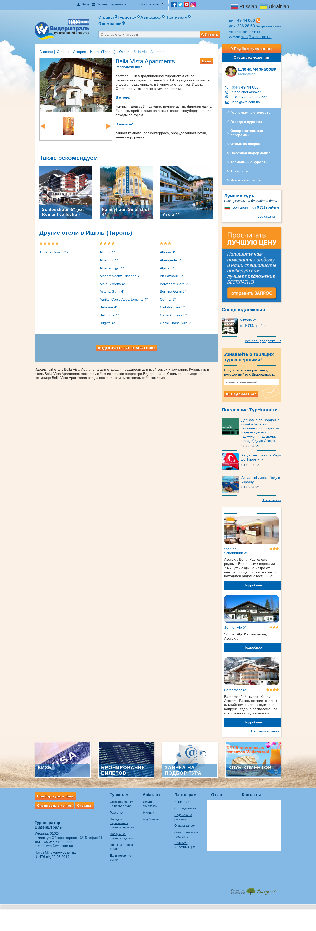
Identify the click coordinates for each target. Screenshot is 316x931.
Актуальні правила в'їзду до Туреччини (261, 457)
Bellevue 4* (108, 307)
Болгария (240, 207)
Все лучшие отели (264, 731)
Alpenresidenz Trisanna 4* (120, 276)
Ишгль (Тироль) (102, 52)
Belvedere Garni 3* (175, 284)
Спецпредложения (251, 57)
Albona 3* (167, 252)
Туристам (119, 795)
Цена (206, 61)
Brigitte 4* (107, 323)
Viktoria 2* (248, 320)
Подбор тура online (253, 49)
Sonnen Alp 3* (235, 627)
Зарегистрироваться (111, 4)
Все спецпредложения (263, 341)
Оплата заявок (184, 825)
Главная (46, 52)
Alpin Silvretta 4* (112, 284)
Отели (124, 52)
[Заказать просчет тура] (252, 267)
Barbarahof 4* (235, 690)
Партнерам (185, 795)
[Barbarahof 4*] (251, 672)
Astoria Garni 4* (112, 291)
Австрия (79, 52)
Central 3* (168, 299)
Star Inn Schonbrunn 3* (235, 551)
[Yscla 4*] (186, 192)
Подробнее (253, 585)
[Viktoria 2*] (231, 325)
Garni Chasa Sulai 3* (176, 323)
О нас (216, 795)
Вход (85, 4)
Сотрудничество (186, 808)
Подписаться (243, 394)
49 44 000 (245, 87)
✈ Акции (148, 812)
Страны (63, 52)
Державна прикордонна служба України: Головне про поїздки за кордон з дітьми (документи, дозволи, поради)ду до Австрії (260, 430)
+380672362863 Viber (249, 97)
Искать (211, 34)
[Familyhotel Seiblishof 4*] (126, 192)
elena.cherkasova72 (247, 92)
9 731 (265, 207)
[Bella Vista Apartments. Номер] (68, 126)
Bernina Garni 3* (173, 291)
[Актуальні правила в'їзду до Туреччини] (231, 462)
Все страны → (268, 216)
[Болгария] (228, 207)
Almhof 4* (107, 252)
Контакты (251, 795)
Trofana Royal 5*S (54, 252)
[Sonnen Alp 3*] (251, 610)
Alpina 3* (167, 268)
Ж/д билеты (151, 819)
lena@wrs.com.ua (246, 102)
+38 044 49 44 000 (57, 842)
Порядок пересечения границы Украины (122, 823)
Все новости (271, 500)
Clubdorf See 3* (172, 307)
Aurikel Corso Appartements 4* (124, 299)
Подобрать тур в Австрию (126, 348)
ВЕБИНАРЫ (182, 802)
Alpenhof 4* (109, 260)
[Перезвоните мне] (258, 20)
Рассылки (116, 812)
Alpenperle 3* (170, 260)
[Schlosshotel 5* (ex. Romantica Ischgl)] (66, 192)
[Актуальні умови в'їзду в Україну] (231, 484)
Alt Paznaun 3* (171, 276)
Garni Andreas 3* (173, 315)
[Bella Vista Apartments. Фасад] (76, 85)
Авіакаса (151, 795)
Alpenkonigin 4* (112, 268)
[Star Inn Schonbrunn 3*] (251, 531)
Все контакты (149, 4)
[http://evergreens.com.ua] (253, 889)
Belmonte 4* (109, 315)
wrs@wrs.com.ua (256, 37)
